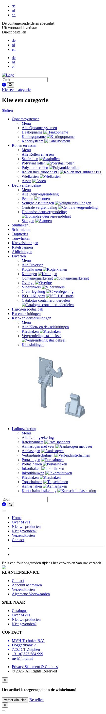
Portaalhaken (32, 464)
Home (16, 518)
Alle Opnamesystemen (39, 128)
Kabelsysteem (32, 141)
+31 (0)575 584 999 (27, 654)
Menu (26, 123)
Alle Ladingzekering (38, 437)
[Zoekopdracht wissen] (4, 85)
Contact (18, 540)
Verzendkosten (23, 535)
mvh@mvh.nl (22, 658)
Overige (28, 283)
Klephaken (30, 331)
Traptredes (20, 234)
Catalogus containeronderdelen (46, 300)
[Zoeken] (10, 85)
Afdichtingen (22, 252)
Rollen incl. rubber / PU (40, 172)
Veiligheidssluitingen (38, 203)
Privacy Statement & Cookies (35, 667)
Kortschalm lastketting (39, 491)
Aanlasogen (31, 451)
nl (13, 10)
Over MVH (21, 522)
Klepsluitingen (33, 344)
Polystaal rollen (34, 163)
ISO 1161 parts (33, 296)
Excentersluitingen (26, 314)
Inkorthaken (31, 468)
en (14, 15)
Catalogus (19, 611)
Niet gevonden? (24, 531)
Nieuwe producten (26, 526)
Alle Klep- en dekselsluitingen (45, 327)
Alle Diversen (32, 265)
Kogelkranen (32, 269)
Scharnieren (21, 229)
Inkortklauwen (33, 473)
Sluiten (7, 110)
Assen (26, 181)
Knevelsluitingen (25, 243)
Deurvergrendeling (26, 185)
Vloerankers (31, 287)
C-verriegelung (33, 291)
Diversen (19, 256)
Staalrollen (30, 159)
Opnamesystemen (25, 119)
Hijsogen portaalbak (27, 309)
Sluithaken (20, 225)
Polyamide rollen (35, 167)
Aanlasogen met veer (38, 446)
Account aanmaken (27, 585)
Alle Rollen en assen (38, 154)
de (14, 6)
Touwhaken (21, 238)
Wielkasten (30, 176)
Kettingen (29, 274)
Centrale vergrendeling (39, 207)
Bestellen (36, 700)
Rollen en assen (24, 145)
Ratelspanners (23, 247)
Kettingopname (34, 136)
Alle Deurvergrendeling (40, 194)
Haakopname (32, 132)
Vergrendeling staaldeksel (41, 336)
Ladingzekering (24, 429)
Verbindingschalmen (37, 455)
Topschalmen (32, 482)
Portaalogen (31, 460)
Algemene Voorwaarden (31, 594)
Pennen (27, 198)
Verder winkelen (15, 700)
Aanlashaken (32, 486)
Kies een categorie (16, 90)
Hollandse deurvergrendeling (44, 212)
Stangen (28, 221)
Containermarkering (37, 278)
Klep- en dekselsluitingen (31, 318)
